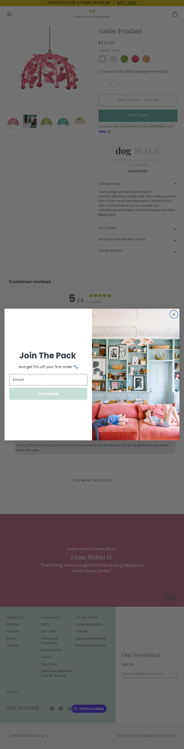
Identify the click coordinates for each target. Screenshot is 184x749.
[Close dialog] (174, 314)
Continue (48, 393)
